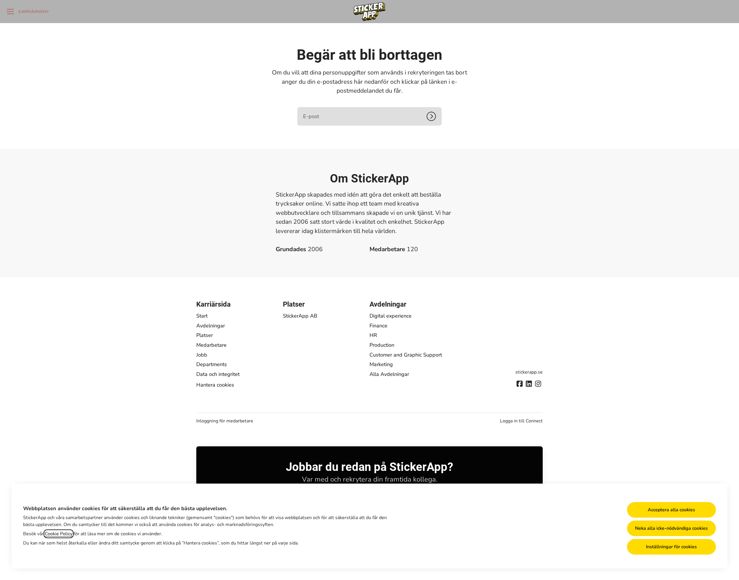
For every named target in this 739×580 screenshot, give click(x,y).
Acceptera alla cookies (671, 510)
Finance (378, 325)
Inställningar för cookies (671, 547)
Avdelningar (210, 325)
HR (373, 335)
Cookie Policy (58, 534)
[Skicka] (434, 116)
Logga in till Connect (521, 421)
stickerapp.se (529, 372)
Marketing (381, 364)
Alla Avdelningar (389, 374)
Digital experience (391, 315)
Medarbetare (211, 345)
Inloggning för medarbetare (224, 421)
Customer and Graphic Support (406, 354)
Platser (204, 335)
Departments (211, 364)
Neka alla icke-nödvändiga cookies (671, 528)
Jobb (201, 354)
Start (202, 315)
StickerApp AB (300, 315)
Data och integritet (218, 374)
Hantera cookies (215, 384)
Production (382, 345)
